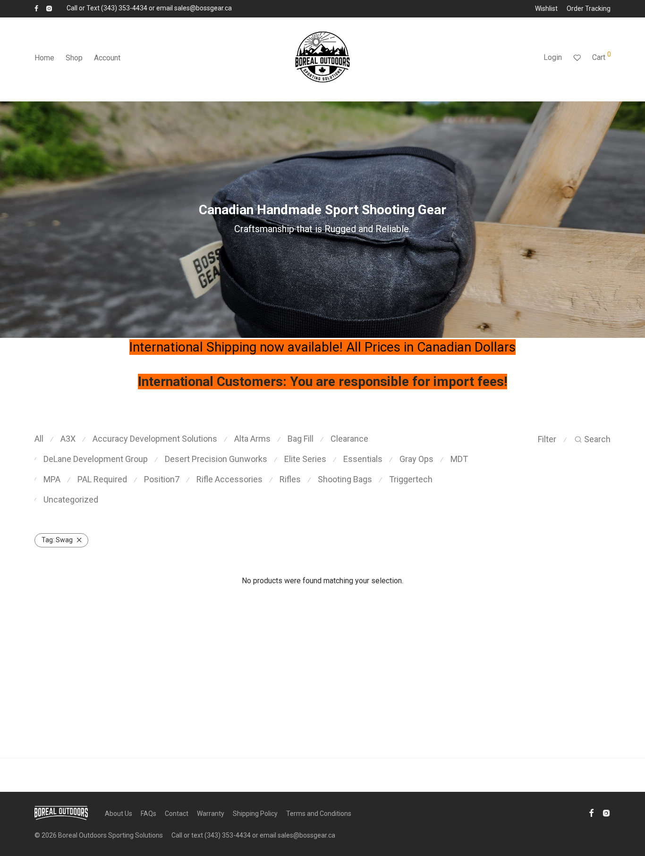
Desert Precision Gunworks (216, 459)
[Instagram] (48, 8)
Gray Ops (416, 459)
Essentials (362, 459)
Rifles (290, 479)
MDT (459, 459)
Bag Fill (301, 439)
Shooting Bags (345, 479)
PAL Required (102, 479)
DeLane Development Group (95, 459)
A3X (68, 439)
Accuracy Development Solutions (155, 439)
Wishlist (546, 8)
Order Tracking (589, 8)
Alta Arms (252, 439)
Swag (57, 540)
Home (44, 57)
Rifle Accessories (229, 479)
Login (552, 57)
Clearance (349, 439)
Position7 (161, 479)
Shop (74, 57)
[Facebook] (36, 8)
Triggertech (411, 479)
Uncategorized (70, 499)
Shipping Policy (255, 813)
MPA (51, 479)
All (38, 439)
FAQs (148, 813)
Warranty (210, 813)
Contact (176, 813)
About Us (118, 813)
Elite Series (305, 459)
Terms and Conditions (318, 813)
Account (107, 57)
